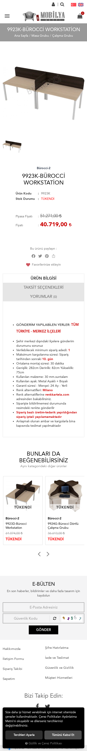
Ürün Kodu (23, 193)
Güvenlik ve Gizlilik (59, 668)
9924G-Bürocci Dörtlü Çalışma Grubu (62, 526)
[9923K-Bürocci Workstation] (43, 93)
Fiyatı (19, 225)
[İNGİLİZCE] (80, 4)
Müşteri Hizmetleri (58, 678)
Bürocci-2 (43, 168)
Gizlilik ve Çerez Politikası (45, 743)
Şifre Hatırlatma (56, 648)
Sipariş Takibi (12, 669)
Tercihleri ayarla (24, 735)
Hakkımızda (12, 649)
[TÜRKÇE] (73, 4)
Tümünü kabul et (63, 735)
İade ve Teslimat (57, 658)
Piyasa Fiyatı (24, 216)
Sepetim (9, 679)
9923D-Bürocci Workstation (15, 526)
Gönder (43, 630)
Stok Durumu (25, 199)
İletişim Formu (13, 659)
